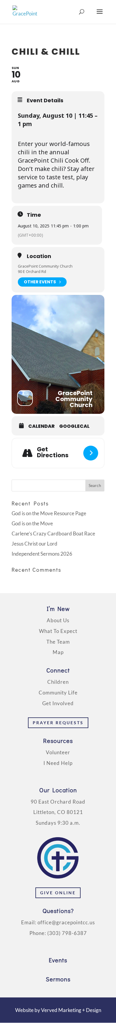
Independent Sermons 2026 (42, 554)
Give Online (58, 892)
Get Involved (58, 703)
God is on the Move (32, 523)
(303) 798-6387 (67, 933)
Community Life (58, 692)
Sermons (58, 979)
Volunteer (58, 752)
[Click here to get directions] (90, 453)
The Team (58, 642)
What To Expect (58, 631)
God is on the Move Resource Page (49, 513)
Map (58, 652)
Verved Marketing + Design (71, 1010)
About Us (58, 620)
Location (39, 256)
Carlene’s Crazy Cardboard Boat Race (53, 533)
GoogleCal (74, 426)
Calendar (41, 426)
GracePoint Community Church (45, 266)
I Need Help (58, 763)
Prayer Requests (58, 722)
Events (58, 960)
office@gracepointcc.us (66, 922)
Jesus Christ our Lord (34, 543)
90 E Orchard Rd (32, 271)
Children (58, 682)
